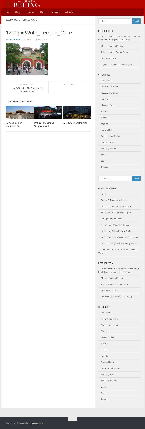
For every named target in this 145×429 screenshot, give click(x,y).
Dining (43, 12)
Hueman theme (37, 423)
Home (8, 12)
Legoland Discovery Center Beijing (116, 64)
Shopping (55, 12)
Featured (105, 99)
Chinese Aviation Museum (112, 46)
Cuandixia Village (108, 58)
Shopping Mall (107, 142)
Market (104, 111)
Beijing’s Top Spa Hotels (111, 219)
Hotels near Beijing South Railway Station (119, 237)
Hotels (18, 12)
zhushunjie (14, 40)
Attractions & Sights (109, 93)
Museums (105, 117)
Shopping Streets (108, 148)
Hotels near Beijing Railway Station (116, 231)
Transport (30, 12)
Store (103, 161)
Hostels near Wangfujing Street (115, 225)
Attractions (70, 12)
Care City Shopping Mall (75, 123)
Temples (104, 167)
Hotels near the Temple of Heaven (116, 206)
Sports (104, 154)
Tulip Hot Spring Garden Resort (115, 52)
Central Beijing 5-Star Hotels (113, 200)
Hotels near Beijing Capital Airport (116, 212)
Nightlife (104, 124)
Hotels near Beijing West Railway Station (119, 243)
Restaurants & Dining (110, 136)
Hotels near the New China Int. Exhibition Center (117, 251)
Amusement (106, 80)
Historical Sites (107, 105)
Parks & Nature (107, 130)
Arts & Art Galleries (109, 86)
